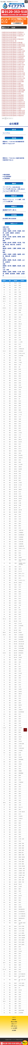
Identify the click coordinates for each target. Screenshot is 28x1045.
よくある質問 (14, 1028)
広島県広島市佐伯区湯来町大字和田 (11, 47)
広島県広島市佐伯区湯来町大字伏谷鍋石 (13, 80)
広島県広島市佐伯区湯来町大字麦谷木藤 (13, 91)
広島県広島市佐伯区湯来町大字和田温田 (13, 58)
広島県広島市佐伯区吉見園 (9, 37)
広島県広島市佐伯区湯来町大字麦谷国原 (13, 95)
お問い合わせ (14, 1026)
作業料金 (14, 1019)
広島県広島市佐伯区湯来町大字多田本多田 (13, 103)
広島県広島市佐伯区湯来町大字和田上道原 (13, 51)
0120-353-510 (16, 187)
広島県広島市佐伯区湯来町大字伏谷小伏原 (13, 73)
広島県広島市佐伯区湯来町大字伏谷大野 (13, 63)
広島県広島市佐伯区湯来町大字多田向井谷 (13, 105)
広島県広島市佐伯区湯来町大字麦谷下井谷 (13, 64)
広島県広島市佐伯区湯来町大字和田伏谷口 (13, 61)
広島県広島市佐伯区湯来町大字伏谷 (11, 93)
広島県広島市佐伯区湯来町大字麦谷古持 (13, 35)
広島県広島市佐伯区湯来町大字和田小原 (13, 52)
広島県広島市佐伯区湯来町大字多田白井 (13, 98)
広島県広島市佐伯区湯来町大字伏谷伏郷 (13, 81)
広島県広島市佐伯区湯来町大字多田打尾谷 (13, 114)
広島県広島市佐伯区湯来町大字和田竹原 (13, 54)
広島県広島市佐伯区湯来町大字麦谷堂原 (13, 68)
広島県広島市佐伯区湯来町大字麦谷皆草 (13, 39)
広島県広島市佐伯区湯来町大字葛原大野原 (13, 112)
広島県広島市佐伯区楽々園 (9, 41)
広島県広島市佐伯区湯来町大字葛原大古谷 (13, 110)
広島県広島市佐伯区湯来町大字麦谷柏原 (13, 88)
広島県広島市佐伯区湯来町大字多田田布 (13, 100)
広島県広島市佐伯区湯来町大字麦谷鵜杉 (13, 85)
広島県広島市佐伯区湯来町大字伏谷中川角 (13, 78)
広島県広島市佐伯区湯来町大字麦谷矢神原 (13, 46)
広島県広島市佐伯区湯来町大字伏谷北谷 (13, 71)
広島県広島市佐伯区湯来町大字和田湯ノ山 (13, 34)
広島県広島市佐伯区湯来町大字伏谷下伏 (13, 76)
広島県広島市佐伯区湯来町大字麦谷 (11, 83)
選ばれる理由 (14, 1021)
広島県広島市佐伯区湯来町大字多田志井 (13, 97)
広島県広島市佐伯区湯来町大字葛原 (11, 108)
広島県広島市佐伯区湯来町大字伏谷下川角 (13, 75)
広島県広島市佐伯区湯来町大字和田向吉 (13, 32)
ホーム (14, 1017)
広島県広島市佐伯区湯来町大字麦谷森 (12, 42)
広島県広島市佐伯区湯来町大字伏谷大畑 (13, 66)
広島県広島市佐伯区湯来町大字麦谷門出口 (13, 44)
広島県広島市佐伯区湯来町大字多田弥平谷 (13, 107)
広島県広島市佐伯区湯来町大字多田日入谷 (13, 102)
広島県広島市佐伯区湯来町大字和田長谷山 (13, 59)
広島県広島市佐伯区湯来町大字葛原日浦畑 (13, 90)
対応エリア (14, 1023)
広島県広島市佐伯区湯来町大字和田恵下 (13, 49)
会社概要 (14, 1030)
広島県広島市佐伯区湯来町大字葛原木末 (13, 115)
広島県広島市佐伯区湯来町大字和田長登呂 (13, 56)
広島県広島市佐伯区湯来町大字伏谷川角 (13, 69)
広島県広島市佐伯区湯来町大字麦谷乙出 (13, 86)
